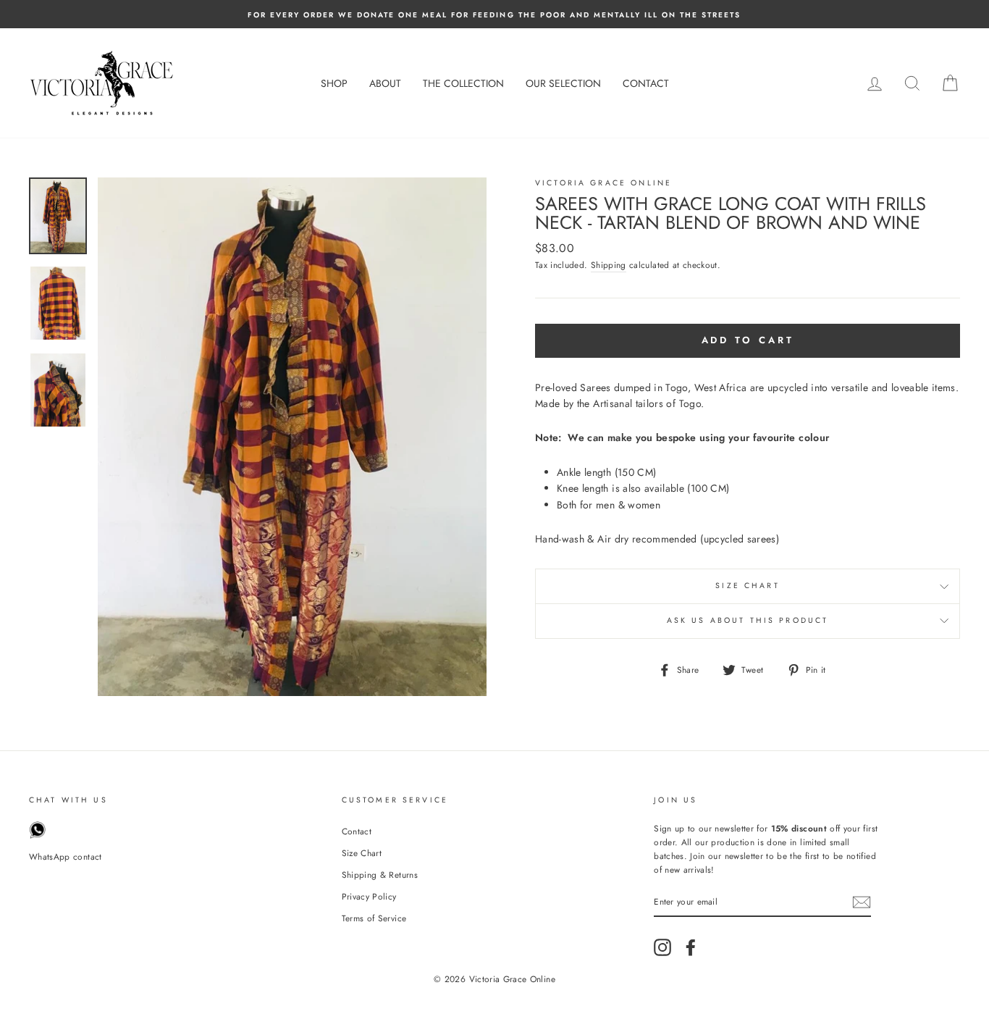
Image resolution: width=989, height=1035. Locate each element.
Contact (646, 83)
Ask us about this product (748, 620)
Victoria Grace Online (603, 182)
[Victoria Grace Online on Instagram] (662, 947)
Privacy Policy (369, 896)
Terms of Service (374, 918)
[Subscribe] (861, 902)
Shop (334, 83)
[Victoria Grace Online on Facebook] (690, 947)
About (385, 83)
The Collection (463, 83)
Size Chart (747, 585)
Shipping (608, 265)
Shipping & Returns (380, 874)
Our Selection (563, 83)
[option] (494, 14)
